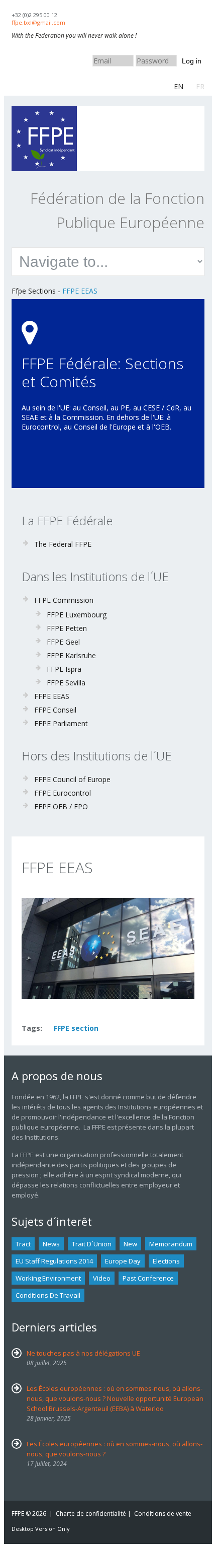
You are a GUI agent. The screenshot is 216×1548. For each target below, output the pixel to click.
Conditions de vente (162, 1513)
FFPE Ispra (64, 669)
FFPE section (76, 1028)
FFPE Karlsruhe (71, 655)
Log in (191, 61)
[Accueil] (44, 110)
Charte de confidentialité (91, 1513)
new (130, 1243)
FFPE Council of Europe (72, 779)
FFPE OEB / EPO (61, 806)
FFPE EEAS (79, 291)
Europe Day (123, 1260)
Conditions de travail (48, 1295)
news (51, 1243)
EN (178, 86)
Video (102, 1278)
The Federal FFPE (62, 544)
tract (23, 1243)
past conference (148, 1278)
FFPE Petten (67, 628)
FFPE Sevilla (66, 682)
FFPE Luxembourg (76, 614)
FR (200, 86)
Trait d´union (92, 1243)
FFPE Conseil (55, 710)
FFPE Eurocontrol (62, 793)
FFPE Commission (63, 600)
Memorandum (170, 1243)
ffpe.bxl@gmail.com (38, 22)
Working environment (48, 1278)
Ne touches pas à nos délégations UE (83, 1353)
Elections (166, 1260)
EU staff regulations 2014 (54, 1260)
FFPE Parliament (61, 723)
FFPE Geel (63, 642)
